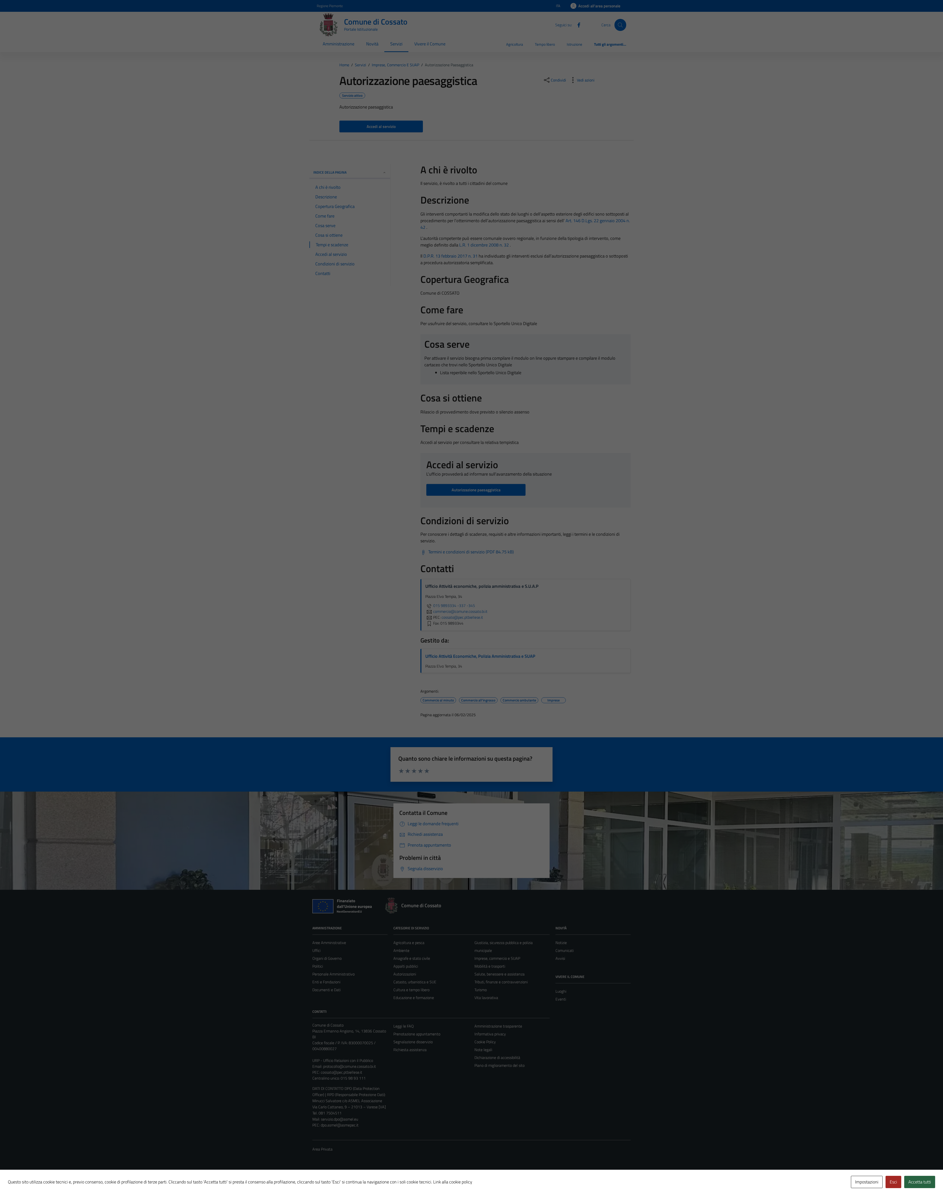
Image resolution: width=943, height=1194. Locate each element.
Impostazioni (866, 1182)
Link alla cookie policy (452, 1182)
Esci (893, 1182)
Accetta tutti (919, 1182)
